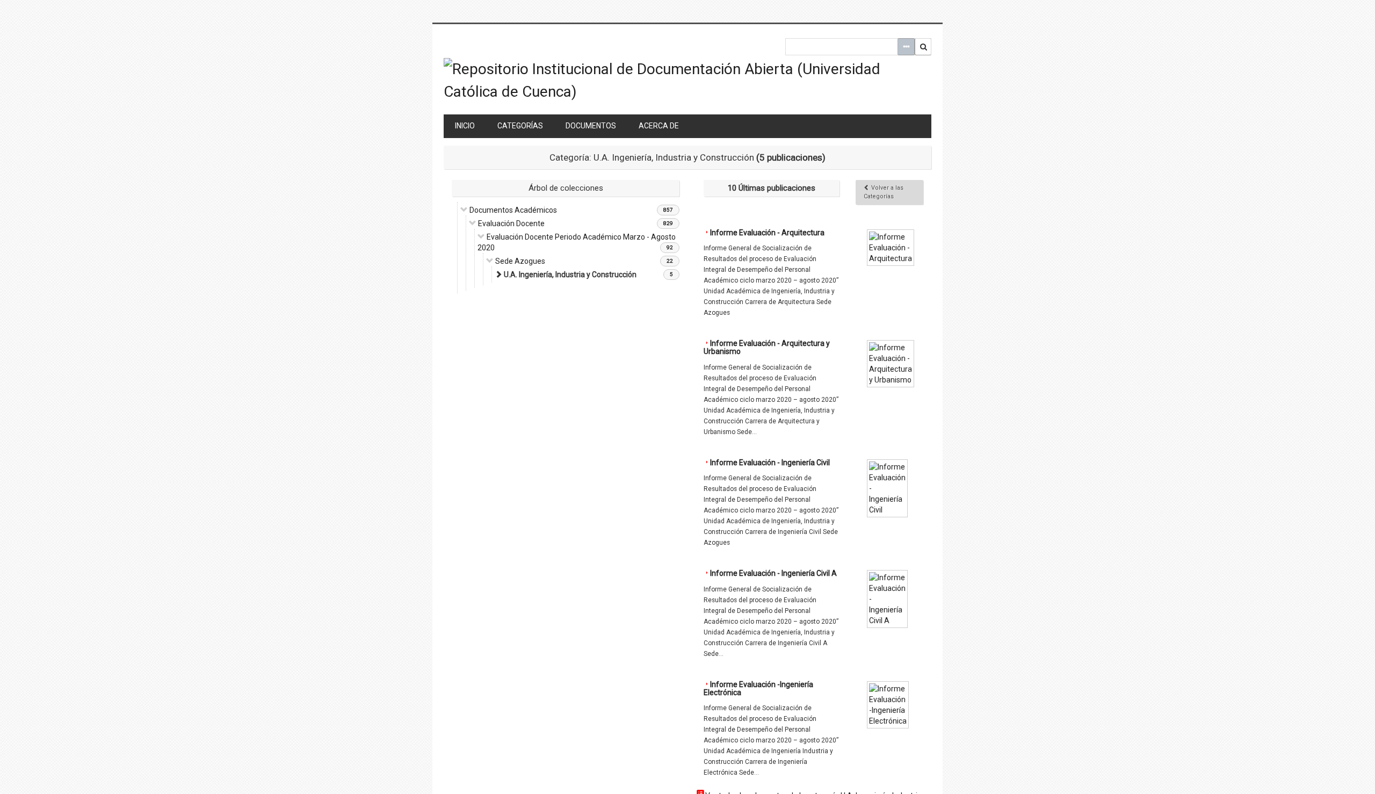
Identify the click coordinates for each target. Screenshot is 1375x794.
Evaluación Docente (511, 223)
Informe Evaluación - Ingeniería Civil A (773, 573)
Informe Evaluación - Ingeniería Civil (770, 462)
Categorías (520, 125)
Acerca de (659, 125)
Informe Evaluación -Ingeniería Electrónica (758, 688)
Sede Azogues (520, 261)
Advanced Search (906, 46)
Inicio (465, 125)
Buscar (923, 46)
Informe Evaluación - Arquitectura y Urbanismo (767, 347)
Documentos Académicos (513, 210)
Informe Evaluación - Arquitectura (767, 232)
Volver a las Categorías (883, 192)
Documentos (591, 125)
